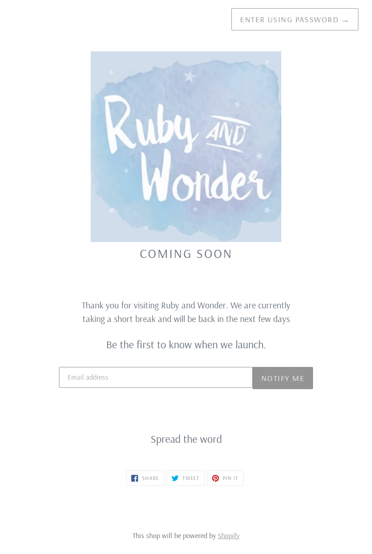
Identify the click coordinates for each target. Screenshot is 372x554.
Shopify (229, 535)
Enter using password (295, 19)
